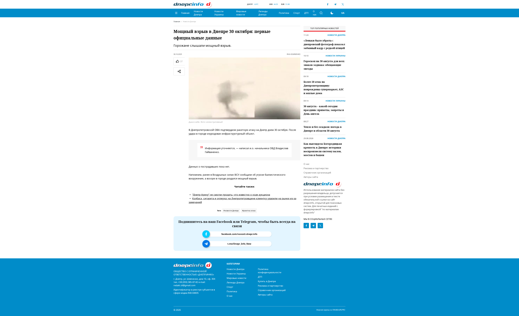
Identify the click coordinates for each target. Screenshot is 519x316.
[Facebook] (327, 4)
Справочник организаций (317, 172)
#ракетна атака (249, 210)
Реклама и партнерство (316, 168)
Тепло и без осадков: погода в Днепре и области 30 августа (323, 128)
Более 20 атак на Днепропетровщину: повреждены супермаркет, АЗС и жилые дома (324, 87)
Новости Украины (219, 13)
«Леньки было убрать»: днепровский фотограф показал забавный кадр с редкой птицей (324, 44)
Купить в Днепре (267, 281)
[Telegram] (335, 4)
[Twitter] (342, 4)
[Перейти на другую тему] (332, 13)
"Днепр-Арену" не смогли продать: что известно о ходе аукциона (231, 194)
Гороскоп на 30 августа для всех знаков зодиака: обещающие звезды (324, 65)
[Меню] (176, 13)
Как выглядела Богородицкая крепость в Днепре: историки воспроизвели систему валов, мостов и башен (323, 149)
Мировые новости (241, 13)
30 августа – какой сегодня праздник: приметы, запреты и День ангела (324, 110)
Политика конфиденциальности (269, 271)
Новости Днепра (198, 13)
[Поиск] (321, 13)
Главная (185, 12)
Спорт (296, 12)
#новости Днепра (231, 210)
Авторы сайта (311, 176)
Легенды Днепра (262, 13)
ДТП (306, 12)
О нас (315, 13)
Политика (284, 12)
